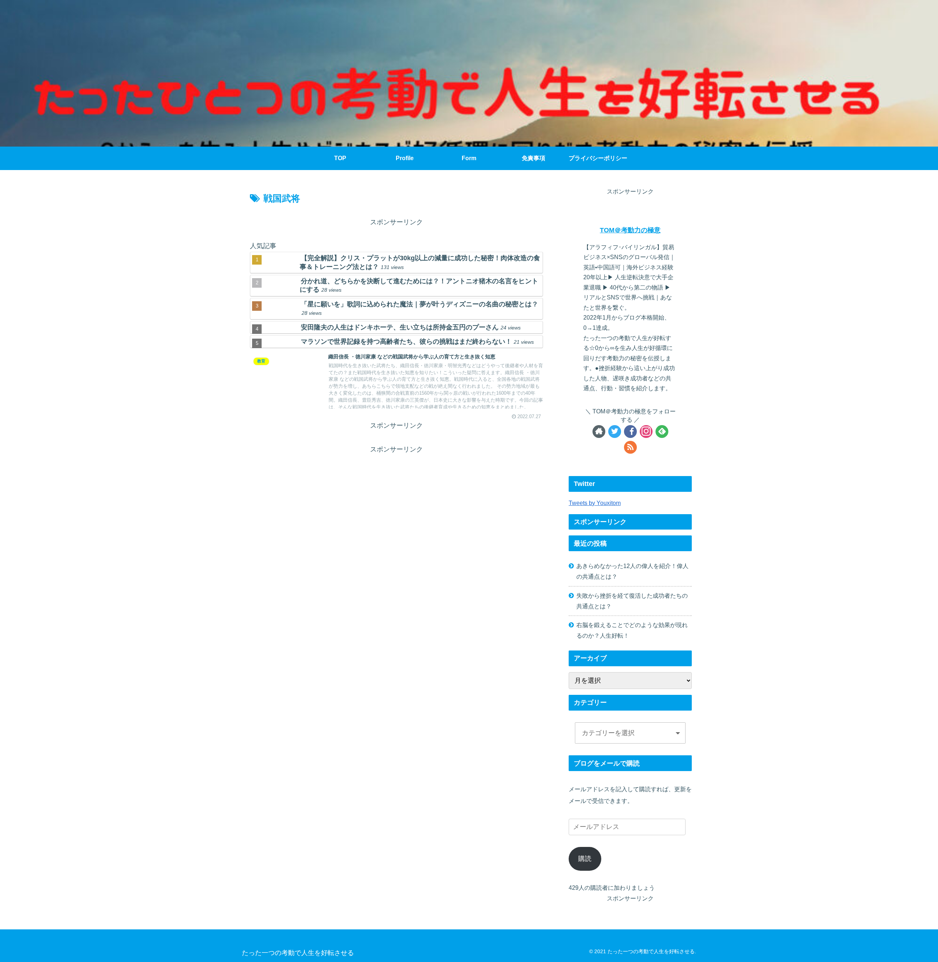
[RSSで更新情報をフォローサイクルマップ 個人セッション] (630, 447)
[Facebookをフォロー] (630, 431)
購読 (584, 858)
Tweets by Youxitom (595, 503)
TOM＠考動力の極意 (630, 230)
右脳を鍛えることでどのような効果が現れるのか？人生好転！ (632, 630)
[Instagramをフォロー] (646, 431)
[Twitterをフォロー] (614, 431)
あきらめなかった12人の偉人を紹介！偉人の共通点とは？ (632, 571)
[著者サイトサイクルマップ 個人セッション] (598, 431)
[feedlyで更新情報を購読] (662, 431)
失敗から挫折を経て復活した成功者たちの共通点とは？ (632, 600)
